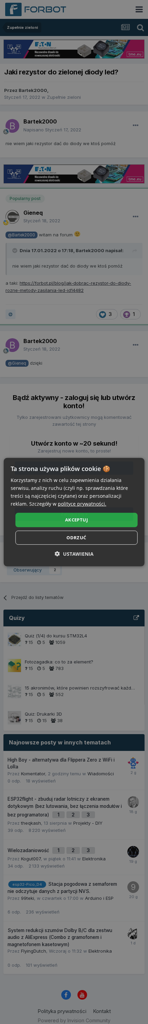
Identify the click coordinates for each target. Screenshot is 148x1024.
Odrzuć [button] (76, 537)
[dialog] (74, 512)
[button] (74, 554)
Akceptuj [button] (76, 520)
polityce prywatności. (82, 504)
